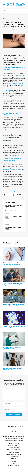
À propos (14, 461)
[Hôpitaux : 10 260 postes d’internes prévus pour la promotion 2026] (14, 254)
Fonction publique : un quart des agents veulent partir (12, 348)
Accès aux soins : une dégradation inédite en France (12, 368)
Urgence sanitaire (14, 456)
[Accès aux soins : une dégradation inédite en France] (14, 359)
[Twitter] (12, 431)
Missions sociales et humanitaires (14, 454)
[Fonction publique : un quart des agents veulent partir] (14, 339)
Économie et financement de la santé (14, 440)
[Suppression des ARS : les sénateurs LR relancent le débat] (14, 318)
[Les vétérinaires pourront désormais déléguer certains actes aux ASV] (14, 275)
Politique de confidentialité (14, 465)
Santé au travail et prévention (14, 449)
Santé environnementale (14, 445)
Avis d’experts (14, 458)
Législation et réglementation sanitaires (14, 438)
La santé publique (14, 191)
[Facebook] (15, 431)
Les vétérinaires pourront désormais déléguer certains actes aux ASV (13, 284)
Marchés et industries (14, 452)
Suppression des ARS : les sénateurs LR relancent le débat (14, 327)
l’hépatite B (20, 75)
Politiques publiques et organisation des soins (14, 18)
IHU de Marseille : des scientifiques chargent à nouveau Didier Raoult (14, 206)
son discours (9, 90)
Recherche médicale (14, 443)
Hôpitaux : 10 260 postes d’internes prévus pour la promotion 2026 (13, 211)
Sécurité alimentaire (14, 447)
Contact (14, 463)
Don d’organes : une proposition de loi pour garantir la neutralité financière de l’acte (14, 306)
